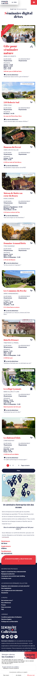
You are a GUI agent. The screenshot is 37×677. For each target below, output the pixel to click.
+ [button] (4, 476)
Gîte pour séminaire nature (11, 49)
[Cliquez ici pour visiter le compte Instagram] (3, 637)
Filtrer (18, 470)
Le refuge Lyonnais (12, 389)
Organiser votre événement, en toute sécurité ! (15, 586)
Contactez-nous (6, 578)
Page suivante (25, 465)
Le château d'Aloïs (12, 437)
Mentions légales (6, 619)
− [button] (4, 479)
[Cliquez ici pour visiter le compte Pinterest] (16, 636)
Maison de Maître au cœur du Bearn (13, 194)
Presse (3, 605)
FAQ (2, 609)
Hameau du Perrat (12, 147)
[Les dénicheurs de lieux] (34, 2)
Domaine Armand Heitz (15, 243)
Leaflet (19, 501)
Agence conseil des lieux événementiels (13, 571)
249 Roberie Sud (11, 102)
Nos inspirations (6, 588)
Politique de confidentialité (9, 621)
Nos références (6, 602)
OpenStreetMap (26, 501)
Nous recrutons (6, 607)
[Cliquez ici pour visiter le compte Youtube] (7, 637)
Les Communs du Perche (15, 290)
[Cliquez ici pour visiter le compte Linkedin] (12, 637)
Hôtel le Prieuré (11, 340)
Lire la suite (5, 537)
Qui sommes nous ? (7, 600)
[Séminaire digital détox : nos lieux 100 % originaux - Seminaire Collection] (9, 632)
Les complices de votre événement (12, 590)
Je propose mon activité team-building (13, 576)
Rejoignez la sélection (8, 574)
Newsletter (4, 592)
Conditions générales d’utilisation (11, 617)
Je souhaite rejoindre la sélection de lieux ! (18, 560)
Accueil (11, 9)
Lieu (15, 9)
